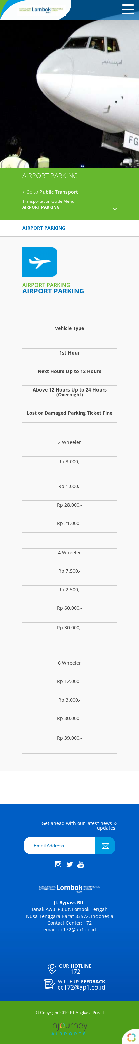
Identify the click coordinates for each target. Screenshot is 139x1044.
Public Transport (50, 192)
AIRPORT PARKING (43, 228)
